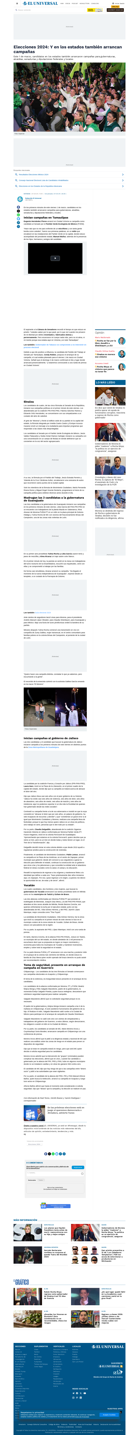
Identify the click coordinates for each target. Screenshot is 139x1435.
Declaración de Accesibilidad (110, 1424)
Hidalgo (75, 1357)
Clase (36, 1349)
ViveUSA (56, 1374)
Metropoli (18, 1374)
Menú (17, 1408)
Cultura (17, 1393)
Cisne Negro (38, 1366)
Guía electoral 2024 (43, 613)
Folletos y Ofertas (59, 1352)
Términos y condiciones (65, 1427)
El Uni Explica (20, 1361)
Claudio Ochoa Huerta (104, 351)
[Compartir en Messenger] (18, 218)
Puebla (74, 1354)
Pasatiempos (58, 1379)
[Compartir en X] (18, 211)
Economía (18, 1386)
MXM (62, 3)
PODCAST (75, 3)
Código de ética (54, 1424)
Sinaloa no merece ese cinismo (105, 355)
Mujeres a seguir (21, 1354)
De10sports (57, 1369)
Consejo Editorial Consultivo (37, 1424)
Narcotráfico (19, 1379)
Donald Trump (20, 1371)
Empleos (56, 1357)
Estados (27, 194)
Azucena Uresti (101, 363)
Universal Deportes (22, 1388)
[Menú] (17, 3)
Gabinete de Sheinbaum (19, 1365)
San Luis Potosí (77, 1361)
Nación (17, 1349)
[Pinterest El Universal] (77, 1398)
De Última (37, 1357)
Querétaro (76, 1359)
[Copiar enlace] (18, 222)
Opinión (99, 332)
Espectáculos (20, 1391)
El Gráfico (57, 1366)
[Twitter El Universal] (81, 1393)
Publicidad (72, 1424)
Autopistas (38, 1361)
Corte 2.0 (18, 1352)
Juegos (55, 1376)
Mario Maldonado (102, 337)
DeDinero (56, 1371)
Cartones (18, 1383)
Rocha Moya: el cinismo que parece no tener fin (104, 369)
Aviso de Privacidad (85, 1424)
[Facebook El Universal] (77, 1393)
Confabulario (19, 1396)
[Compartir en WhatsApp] (18, 214)
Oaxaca (75, 1352)
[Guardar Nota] (18, 226)
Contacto (78, 1427)
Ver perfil (29, 200)
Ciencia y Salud (20, 1401)
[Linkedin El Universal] (81, 1398)
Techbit (17, 1405)
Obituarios (57, 1359)
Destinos (37, 1359)
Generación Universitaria (57, 1363)
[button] (115, 10)
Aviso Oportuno (58, 1354)
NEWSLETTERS (84, 3)
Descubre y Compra (60, 1349)
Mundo (17, 1369)
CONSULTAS (95, 3)
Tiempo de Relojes (41, 1364)
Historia (96, 1424)
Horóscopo (57, 1381)
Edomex (75, 1349)
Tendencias (19, 1398)
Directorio (22, 1424)
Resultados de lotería (58, 1385)
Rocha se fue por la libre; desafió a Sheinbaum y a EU (105, 343)
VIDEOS (67, 3)
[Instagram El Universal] (73, 1398)
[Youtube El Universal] (84, 1393)
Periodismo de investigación (20, 1358)
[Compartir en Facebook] (18, 207)
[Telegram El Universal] (73, 1393)
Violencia (64, 1424)
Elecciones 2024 (34, 1144)
